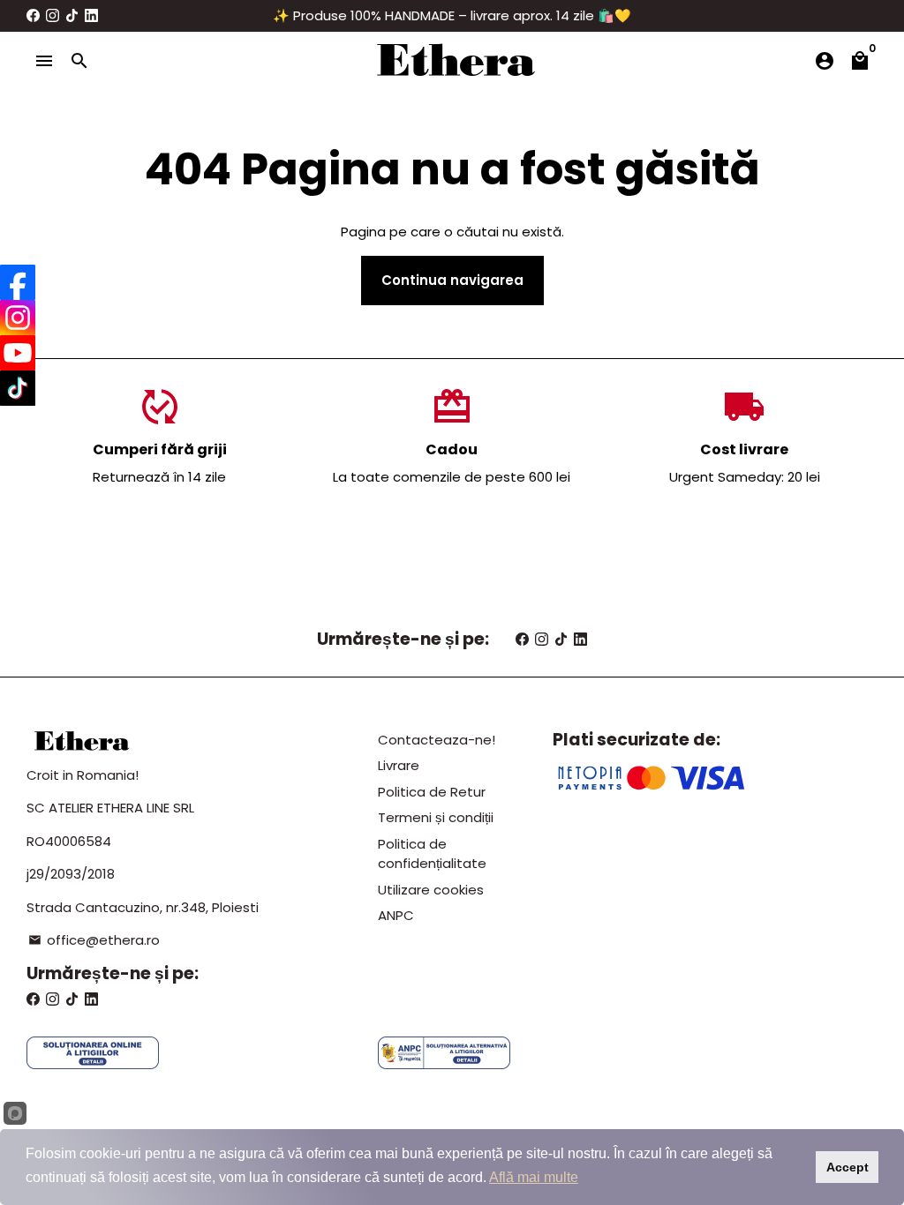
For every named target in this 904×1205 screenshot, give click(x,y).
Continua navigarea (452, 280)
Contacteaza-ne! (436, 739)
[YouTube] (17, 352)
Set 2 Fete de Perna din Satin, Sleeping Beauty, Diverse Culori (225, 1151)
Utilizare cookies (431, 889)
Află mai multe (533, 1177)
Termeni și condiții (435, 817)
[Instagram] (17, 317)
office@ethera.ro (94, 940)
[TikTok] (17, 388)
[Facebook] (17, 282)
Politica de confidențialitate (432, 854)
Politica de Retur (432, 791)
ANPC (396, 915)
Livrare (398, 765)
